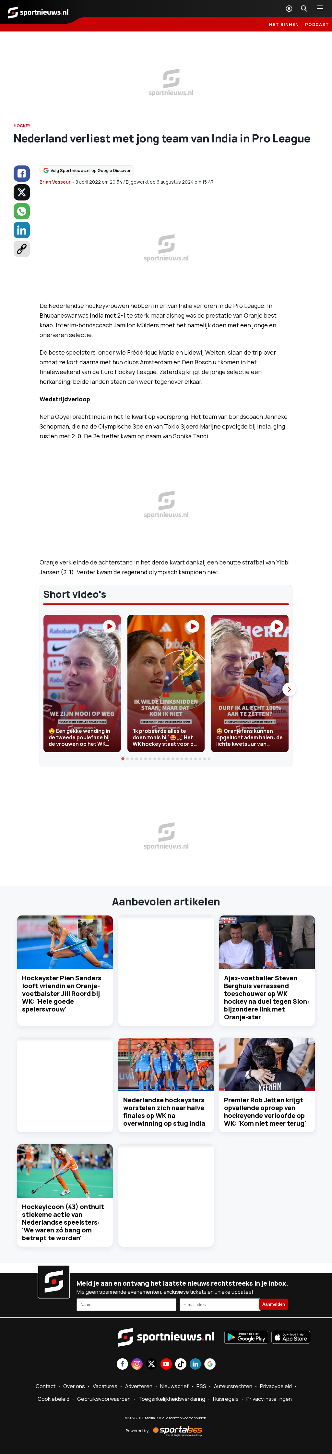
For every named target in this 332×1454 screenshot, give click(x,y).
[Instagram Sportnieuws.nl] (137, 1364)
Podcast (317, 24)
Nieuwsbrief (174, 1386)
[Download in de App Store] (290, 1338)
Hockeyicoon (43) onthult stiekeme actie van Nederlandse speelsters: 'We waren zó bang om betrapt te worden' (63, 1222)
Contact (45, 1386)
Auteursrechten (233, 1386)
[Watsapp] (22, 211)
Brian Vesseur (55, 182)
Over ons (74, 1386)
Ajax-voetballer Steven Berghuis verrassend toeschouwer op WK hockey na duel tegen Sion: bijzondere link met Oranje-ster (266, 997)
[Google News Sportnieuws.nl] (210, 1364)
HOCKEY (22, 125)
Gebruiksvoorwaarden (104, 1398)
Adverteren (138, 1386)
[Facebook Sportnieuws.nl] (122, 1364)
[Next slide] (289, 689)
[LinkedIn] (22, 230)
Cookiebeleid (53, 1398)
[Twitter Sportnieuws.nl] (151, 1364)
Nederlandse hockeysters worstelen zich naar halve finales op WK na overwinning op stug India (164, 1112)
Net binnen (284, 24)
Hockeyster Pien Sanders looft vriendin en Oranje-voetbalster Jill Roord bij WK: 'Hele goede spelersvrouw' (61, 993)
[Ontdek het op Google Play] (246, 1338)
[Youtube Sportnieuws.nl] (166, 1364)
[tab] (122, 759)
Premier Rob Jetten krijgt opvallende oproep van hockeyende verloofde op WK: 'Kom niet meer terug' (265, 1112)
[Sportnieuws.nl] (38, 12)
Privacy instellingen (269, 1398)
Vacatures (105, 1386)
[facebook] (22, 173)
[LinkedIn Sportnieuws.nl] (195, 1364)
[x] (22, 192)
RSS (201, 1386)
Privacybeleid (276, 1386)
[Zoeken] (303, 8)
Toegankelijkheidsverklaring (171, 1398)
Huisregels (226, 1398)
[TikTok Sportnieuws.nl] (180, 1364)
